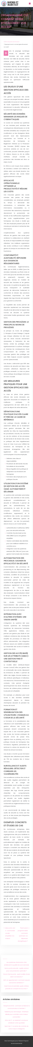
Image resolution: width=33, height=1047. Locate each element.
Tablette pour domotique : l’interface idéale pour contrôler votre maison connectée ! (16, 1014)
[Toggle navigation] (30, 3)
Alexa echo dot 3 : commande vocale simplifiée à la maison (10, 933)
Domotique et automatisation (12, 41)
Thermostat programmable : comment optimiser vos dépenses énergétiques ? (23, 934)
